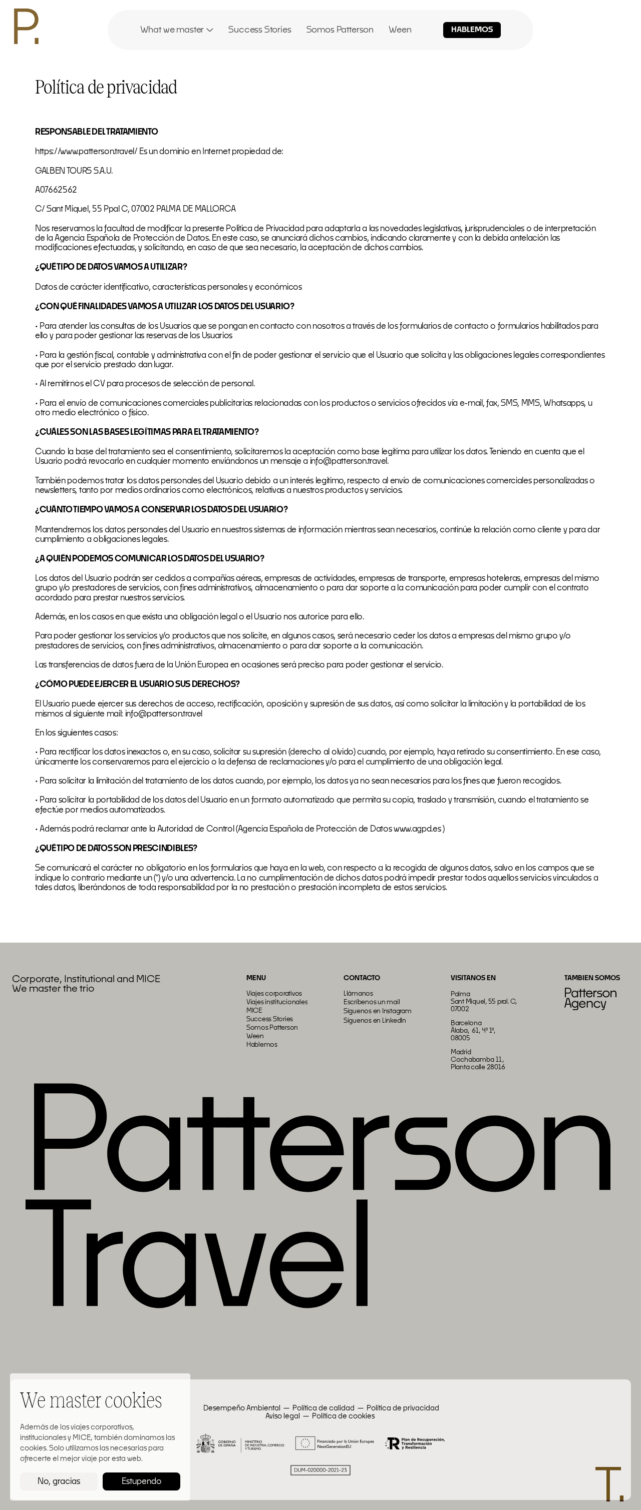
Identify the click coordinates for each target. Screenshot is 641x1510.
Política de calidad (323, 1408)
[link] (177, 30)
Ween (400, 30)
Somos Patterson (340, 30)
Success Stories (259, 30)
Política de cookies (343, 1416)
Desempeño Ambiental (241, 1408)
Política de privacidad (403, 1408)
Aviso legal (282, 1416)
